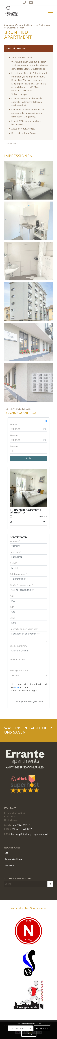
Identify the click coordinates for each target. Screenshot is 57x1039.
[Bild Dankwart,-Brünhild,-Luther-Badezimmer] (29, 262)
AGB (6, 853)
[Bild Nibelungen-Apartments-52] (29, 383)
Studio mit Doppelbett (16, 48)
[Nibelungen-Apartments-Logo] (23, 11)
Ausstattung (11, 143)
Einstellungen (28, 1034)
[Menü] (49, 11)
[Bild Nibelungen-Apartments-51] (29, 343)
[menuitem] (49, 11)
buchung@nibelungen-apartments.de (30, 834)
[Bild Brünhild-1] (29, 181)
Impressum (9, 865)
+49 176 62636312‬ (21, 825)
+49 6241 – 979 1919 (22, 828)
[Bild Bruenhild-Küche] (29, 222)
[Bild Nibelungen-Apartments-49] (29, 302)
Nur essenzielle (42, 1028)
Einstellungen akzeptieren (20, 1028)
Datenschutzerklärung (13, 859)
